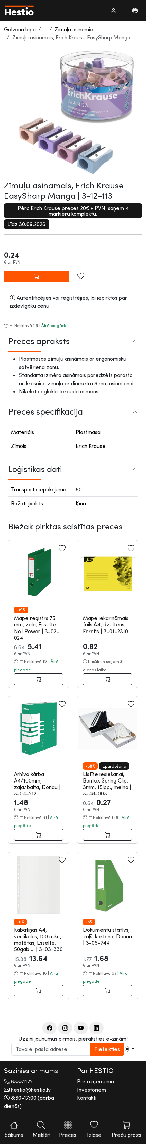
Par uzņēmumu (95, 1081)
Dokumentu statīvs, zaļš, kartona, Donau (107, 933)
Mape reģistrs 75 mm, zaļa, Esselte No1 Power (35, 624)
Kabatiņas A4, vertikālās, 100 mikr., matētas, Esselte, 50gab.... (37, 939)
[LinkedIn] (96, 1028)
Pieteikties (107, 1049)
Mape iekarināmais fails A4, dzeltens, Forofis (105, 624)
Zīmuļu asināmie (74, 29)
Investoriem (91, 1089)
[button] (113, 10)
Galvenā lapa (20, 29)
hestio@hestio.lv (31, 1089)
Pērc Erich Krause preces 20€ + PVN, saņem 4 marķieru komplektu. (73, 211)
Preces (67, 1134)
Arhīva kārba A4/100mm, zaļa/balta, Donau (36, 780)
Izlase (94, 1134)
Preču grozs (126, 1134)
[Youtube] (81, 1028)
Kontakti (86, 1097)
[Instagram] (65, 1028)
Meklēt (41, 1134)
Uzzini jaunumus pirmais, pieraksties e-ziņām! (73, 1038)
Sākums (14, 1134)
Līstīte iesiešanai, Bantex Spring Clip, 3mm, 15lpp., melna (106, 780)
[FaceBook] (49, 1028)
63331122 (22, 1081)
